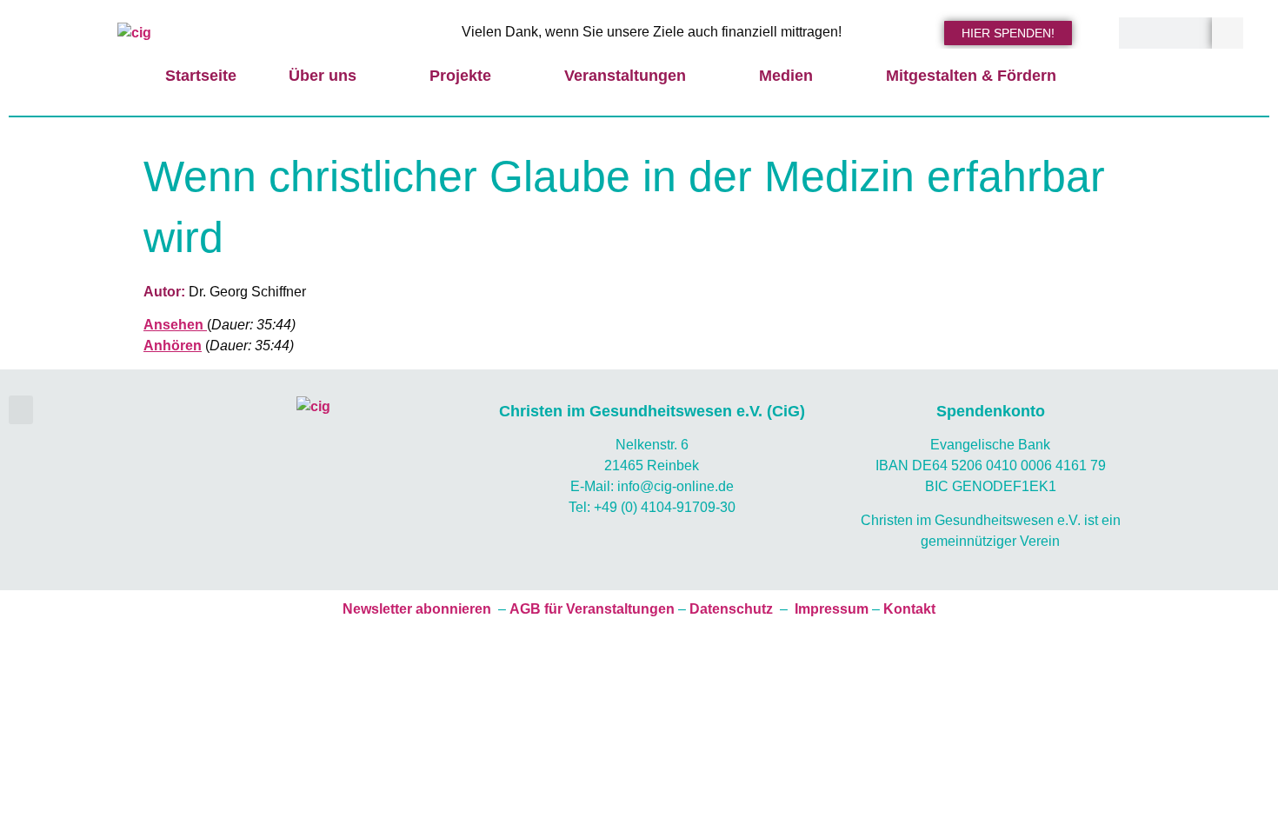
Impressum (832, 609)
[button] (21, 410)
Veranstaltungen (625, 75)
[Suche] (1227, 33)
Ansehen (175, 324)
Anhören (172, 345)
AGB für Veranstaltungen (592, 609)
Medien (786, 75)
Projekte (460, 75)
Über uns (322, 75)
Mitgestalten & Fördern (971, 75)
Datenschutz (731, 609)
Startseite (200, 75)
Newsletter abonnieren (417, 609)
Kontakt (909, 609)
